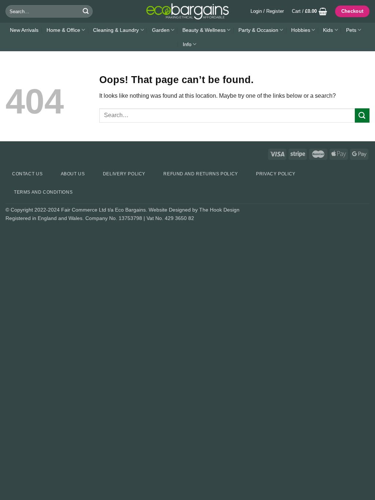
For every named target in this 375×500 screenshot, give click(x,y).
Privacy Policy (276, 173)
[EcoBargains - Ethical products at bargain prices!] (187, 11)
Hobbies (300, 30)
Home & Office (63, 30)
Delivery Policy (124, 173)
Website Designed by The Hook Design (194, 210)
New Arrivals (24, 30)
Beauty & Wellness (204, 30)
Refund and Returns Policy (200, 173)
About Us (73, 173)
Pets (351, 30)
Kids (328, 30)
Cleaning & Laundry (116, 30)
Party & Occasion (258, 30)
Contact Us (27, 173)
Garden (161, 30)
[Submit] (86, 11)
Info (187, 44)
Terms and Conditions (43, 192)
